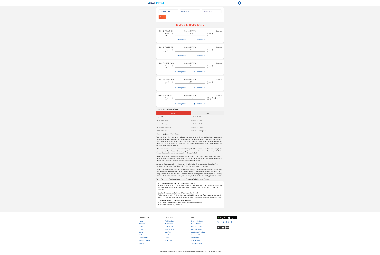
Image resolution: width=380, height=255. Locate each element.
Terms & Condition (145, 240)
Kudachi (173, 113)
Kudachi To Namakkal (163, 127)
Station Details (195, 240)
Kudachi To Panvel (197, 127)
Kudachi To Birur (161, 131)
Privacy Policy (143, 237)
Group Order (169, 226)
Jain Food (168, 232)
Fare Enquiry (195, 237)
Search (162, 17)
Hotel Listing (169, 240)
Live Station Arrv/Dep (198, 232)
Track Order (169, 224)
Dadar (207, 113)
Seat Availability (196, 235)
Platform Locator (196, 243)
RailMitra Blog (169, 221)
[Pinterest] (231, 222)
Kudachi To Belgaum (163, 124)
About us (142, 224)
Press (141, 226)
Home (141, 221)
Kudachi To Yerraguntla (198, 131)
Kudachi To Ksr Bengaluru (164, 117)
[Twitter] (218, 222)
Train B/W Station (196, 229)
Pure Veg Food (169, 229)
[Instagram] (226, 222)
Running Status (181, 39)
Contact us (142, 229)
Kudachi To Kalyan (197, 117)
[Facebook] (220, 222)
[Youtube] (223, 222)
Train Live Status (196, 226)
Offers (167, 237)
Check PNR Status (197, 221)
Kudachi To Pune (196, 120)
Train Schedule (200, 39)
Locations (168, 235)
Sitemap (141, 243)
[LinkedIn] (229, 222)
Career (141, 232)
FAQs (140, 235)
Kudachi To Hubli (196, 124)
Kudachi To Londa (162, 120)
